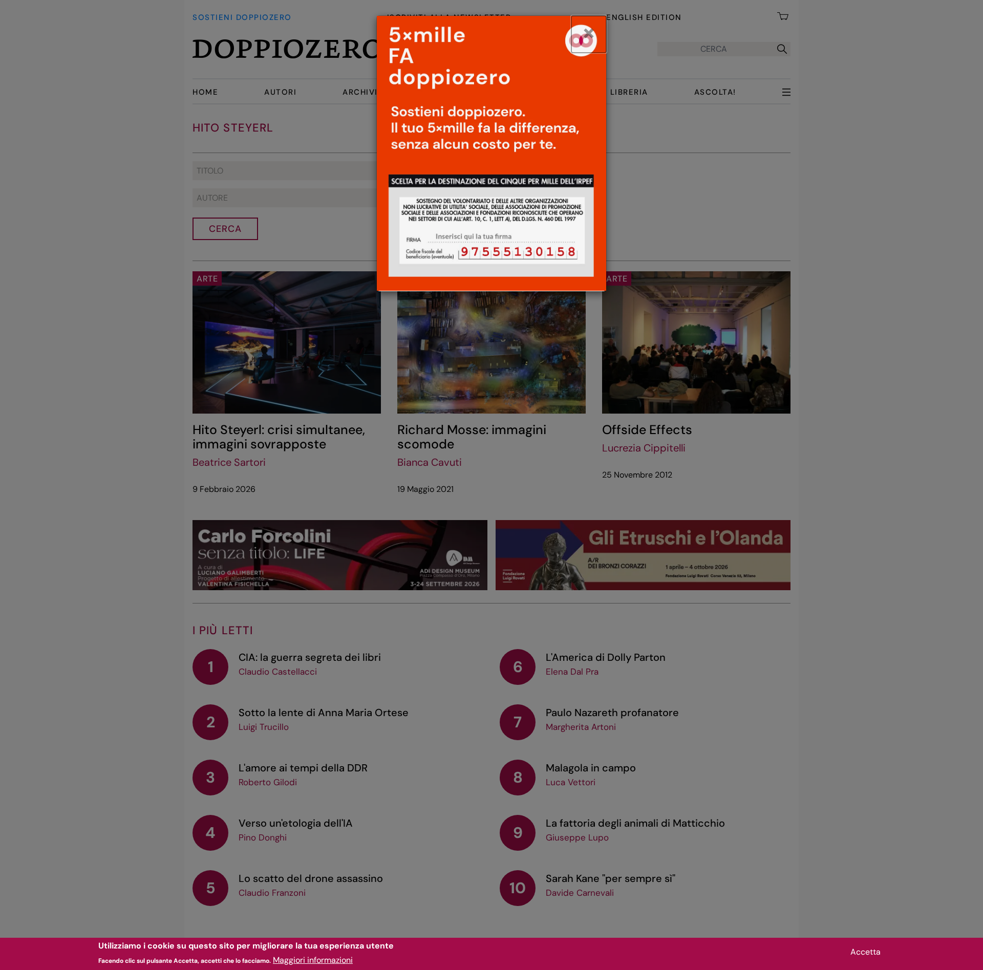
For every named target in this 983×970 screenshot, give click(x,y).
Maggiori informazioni (313, 960)
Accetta (865, 951)
